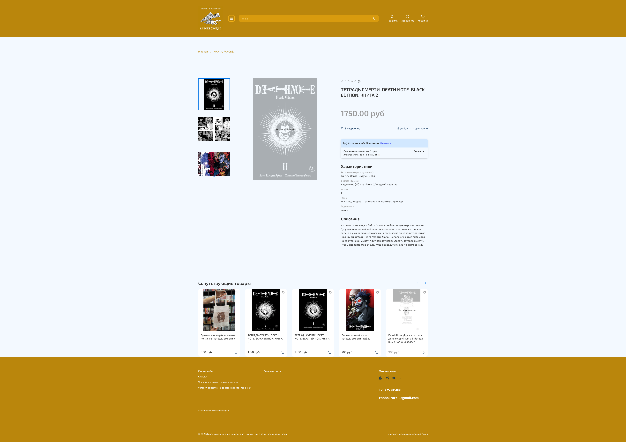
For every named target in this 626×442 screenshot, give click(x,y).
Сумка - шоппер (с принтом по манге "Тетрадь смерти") (218, 337)
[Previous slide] (240, 129)
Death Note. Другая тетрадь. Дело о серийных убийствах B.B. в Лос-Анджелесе (405, 338)
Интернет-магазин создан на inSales (408, 434)
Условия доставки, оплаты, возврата (218, 382)
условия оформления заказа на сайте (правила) (224, 387)
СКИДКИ (202, 376)
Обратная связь (272, 371)
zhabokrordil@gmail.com (399, 398)
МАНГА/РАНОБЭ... (224, 51)
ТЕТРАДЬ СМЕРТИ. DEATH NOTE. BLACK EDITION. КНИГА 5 (265, 338)
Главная (203, 51)
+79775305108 (390, 390)
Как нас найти (205, 371)
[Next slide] (214, 176)
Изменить (385, 143)
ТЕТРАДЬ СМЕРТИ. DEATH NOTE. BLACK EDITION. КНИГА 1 (313, 337)
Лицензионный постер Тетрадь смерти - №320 (356, 337)
